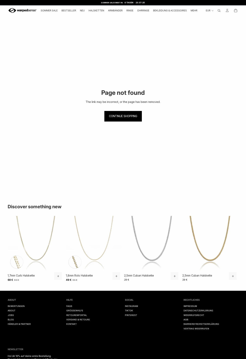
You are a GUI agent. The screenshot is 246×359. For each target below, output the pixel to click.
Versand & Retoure (78, 319)
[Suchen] (219, 10)
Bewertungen (16, 306)
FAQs (69, 306)
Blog (11, 319)
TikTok (129, 310)
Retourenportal (76, 315)
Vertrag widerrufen (196, 328)
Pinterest (131, 315)
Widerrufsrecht (194, 315)
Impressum (190, 306)
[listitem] (194, 10)
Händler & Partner (19, 324)
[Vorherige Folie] (13, 244)
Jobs (11, 315)
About (11, 310)
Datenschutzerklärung (198, 310)
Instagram (131, 306)
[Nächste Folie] (58, 244)
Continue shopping (123, 116)
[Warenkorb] (235, 10)
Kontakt (71, 324)
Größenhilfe (74, 310)
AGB (186, 319)
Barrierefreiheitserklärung (201, 324)
